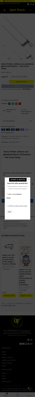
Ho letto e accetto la (17, 206)
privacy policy (23, 206)
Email (9, 198)
